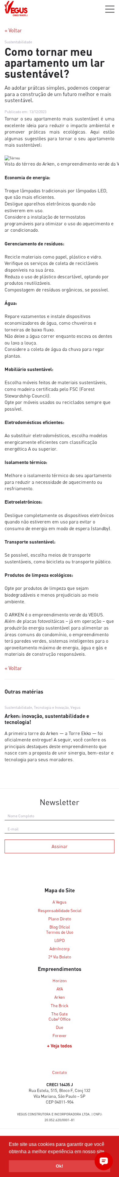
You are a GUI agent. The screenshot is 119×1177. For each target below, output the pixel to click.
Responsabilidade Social (59, 910)
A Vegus (59, 902)
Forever (59, 1035)
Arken (59, 997)
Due (59, 1027)
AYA (59, 988)
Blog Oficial (59, 927)
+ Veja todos (59, 1045)
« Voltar (13, 30)
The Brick (59, 1005)
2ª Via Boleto (59, 956)
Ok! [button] (59, 1166)
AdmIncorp (59, 948)
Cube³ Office (59, 1019)
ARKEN (16, 614)
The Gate (59, 1013)
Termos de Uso (59, 932)
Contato (59, 1072)
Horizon (59, 980)
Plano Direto (59, 918)
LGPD (59, 940)
